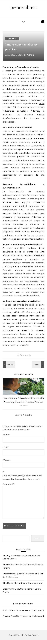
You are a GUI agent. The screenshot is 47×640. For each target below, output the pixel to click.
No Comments (23, 355)
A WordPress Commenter (15, 616)
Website (7, 460)
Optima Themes (31, 635)
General (12, 38)
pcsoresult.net (23, 7)
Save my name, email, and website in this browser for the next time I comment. (22, 477)
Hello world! (38, 610)
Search (37, 538)
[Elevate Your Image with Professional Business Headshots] (8, 364)
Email (6, 447)
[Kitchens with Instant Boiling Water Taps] (38, 364)
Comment (8, 484)
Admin (30, 54)
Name (6, 434)
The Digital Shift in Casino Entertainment (22, 583)
